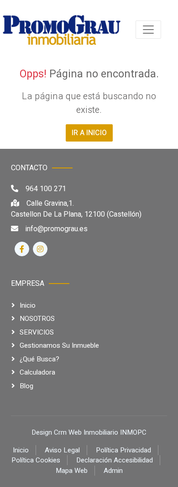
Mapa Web (72, 471)
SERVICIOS (37, 332)
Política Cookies (35, 460)
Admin (113, 471)
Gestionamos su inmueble (59, 345)
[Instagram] (40, 249)
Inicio (28, 305)
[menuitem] (61, 30)
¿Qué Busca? (39, 359)
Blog (26, 386)
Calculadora (37, 372)
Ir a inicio (89, 132)
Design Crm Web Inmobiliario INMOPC (89, 432)
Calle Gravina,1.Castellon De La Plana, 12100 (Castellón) (76, 209)
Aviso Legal (62, 450)
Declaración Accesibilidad (114, 460)
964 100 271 (46, 188)
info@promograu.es (57, 228)
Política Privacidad (123, 450)
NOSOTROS (37, 319)
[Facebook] (22, 249)
